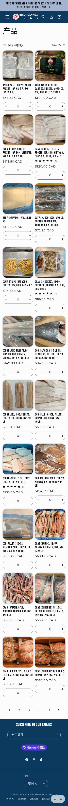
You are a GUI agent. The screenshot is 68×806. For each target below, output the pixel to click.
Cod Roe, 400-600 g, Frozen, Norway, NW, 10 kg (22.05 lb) (50, 482)
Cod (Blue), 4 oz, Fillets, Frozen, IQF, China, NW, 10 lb (17, 418)
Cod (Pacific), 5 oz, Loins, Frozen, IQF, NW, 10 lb (16, 480)
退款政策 (22, 799)
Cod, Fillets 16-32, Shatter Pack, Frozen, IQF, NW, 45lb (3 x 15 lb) (17, 547)
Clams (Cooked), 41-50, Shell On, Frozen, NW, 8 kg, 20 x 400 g (50, 285)
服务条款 (46, 799)
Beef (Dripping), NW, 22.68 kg (17, 219)
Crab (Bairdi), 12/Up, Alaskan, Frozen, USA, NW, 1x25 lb (49, 547)
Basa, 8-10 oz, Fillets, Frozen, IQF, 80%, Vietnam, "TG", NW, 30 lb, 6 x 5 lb (49, 152)
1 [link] (9, 710)
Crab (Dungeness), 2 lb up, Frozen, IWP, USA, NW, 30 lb (49, 673)
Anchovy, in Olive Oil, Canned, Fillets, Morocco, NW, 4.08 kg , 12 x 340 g (49, 88)
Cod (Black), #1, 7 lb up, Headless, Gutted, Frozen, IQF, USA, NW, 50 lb (49, 354)
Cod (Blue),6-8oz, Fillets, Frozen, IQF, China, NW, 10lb (49, 418)
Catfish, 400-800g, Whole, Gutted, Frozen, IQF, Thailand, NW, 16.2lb (49, 221)
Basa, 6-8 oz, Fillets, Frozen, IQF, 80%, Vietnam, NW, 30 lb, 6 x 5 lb (17, 152)
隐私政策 (34, 799)
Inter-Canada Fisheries (32, 794)
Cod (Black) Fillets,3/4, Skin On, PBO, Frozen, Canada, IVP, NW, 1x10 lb (16, 354)
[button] (7, 17)
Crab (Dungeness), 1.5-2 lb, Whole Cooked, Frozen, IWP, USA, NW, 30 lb (49, 611)
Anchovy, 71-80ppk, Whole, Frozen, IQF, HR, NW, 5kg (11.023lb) (17, 88)
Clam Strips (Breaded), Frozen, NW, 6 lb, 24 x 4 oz (17, 283)
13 (49, 710)
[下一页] (58, 710)
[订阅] (56, 735)
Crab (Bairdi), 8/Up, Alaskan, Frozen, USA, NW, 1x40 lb (17, 611)
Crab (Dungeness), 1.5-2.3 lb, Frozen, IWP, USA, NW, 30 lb (18, 675)
